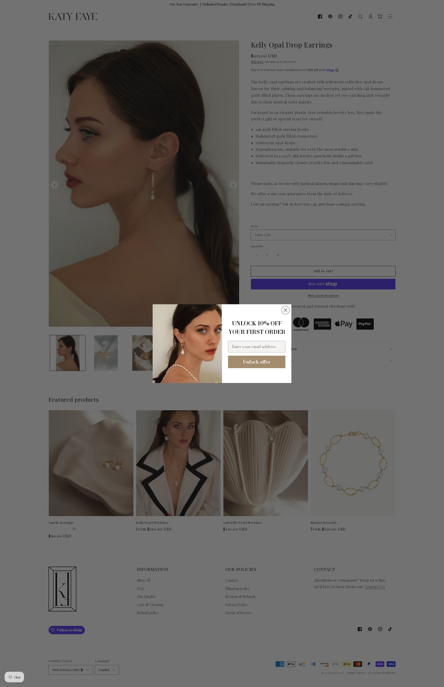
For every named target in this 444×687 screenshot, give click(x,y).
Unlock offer (257, 361)
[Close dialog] (285, 310)
